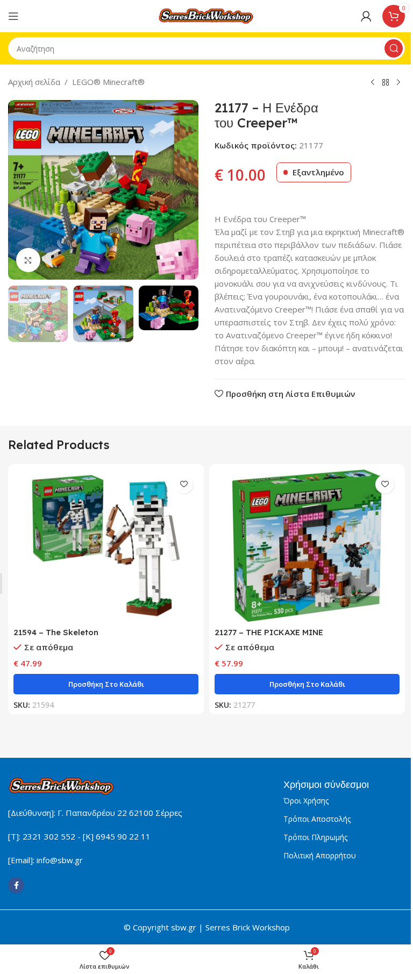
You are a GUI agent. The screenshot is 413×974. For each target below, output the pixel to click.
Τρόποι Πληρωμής (315, 837)
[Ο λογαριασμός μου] (366, 16)
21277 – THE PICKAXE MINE (269, 632)
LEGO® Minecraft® (108, 81)
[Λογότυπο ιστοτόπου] (206, 15)
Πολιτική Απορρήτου (319, 855)
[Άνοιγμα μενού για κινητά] (13, 16)
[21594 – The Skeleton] (105, 546)
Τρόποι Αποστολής (317, 819)
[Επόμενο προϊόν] (398, 82)
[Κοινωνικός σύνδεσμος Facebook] (16, 885)
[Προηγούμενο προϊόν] (372, 82)
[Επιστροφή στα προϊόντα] (385, 82)
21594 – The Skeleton (55, 632)
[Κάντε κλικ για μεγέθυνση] (28, 260)
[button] (19, 190)
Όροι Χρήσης (306, 800)
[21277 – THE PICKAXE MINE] (307, 546)
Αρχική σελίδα (34, 81)
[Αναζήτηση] (393, 48)
